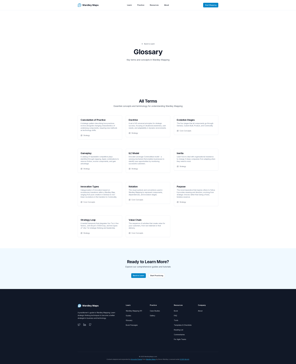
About (166, 5)
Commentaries (179, 335)
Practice (140, 5)
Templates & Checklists (183, 325)
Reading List (178, 330)
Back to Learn (149, 44)
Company (202, 305)
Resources (154, 5)
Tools (176, 320)
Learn (129, 5)
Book (176, 311)
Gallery (152, 316)
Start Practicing (156, 276)
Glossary (129, 320)
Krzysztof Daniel (136, 359)
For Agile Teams (180, 339)
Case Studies (155, 311)
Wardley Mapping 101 (134, 311)
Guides (128, 316)
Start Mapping (210, 5)
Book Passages (132, 325)
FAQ (175, 316)
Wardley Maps (151, 359)
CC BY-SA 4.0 (184, 359)
